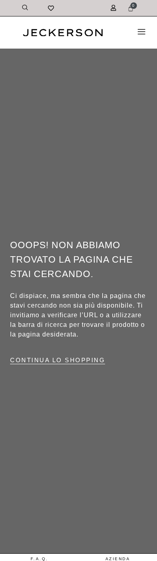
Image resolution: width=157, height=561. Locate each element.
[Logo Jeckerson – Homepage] (63, 34)
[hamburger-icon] (141, 33)
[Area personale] (114, 3)
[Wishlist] (26, 8)
